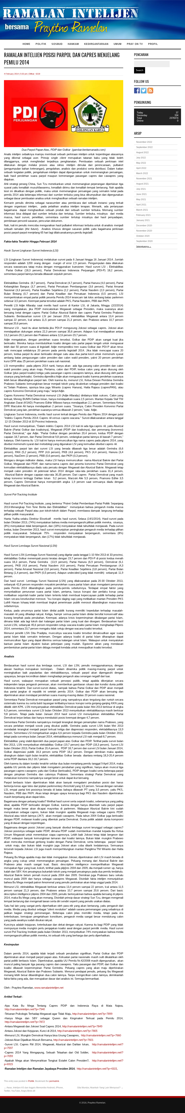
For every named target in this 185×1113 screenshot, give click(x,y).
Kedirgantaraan (96, 44)
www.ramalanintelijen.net (48, 987)
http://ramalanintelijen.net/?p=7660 (101, 1035)
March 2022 (142, 173)
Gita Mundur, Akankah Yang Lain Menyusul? (100, 1087)
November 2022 (144, 142)
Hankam (73, 44)
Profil (153, 44)
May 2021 (141, 199)
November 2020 (144, 231)
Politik (41, 44)
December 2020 (144, 225)
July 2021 (141, 189)
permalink (54, 1081)
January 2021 (143, 220)
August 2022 (142, 152)
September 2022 (144, 147)
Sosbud (57, 44)
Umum (118, 44)
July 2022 (141, 157)
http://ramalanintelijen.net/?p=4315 (97, 1068)
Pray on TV (135, 44)
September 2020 (144, 241)
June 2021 (141, 194)
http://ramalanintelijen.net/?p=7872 (25, 1021)
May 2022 (141, 163)
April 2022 (141, 168)
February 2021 (143, 215)
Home (26, 44)
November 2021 (144, 178)
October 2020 (143, 236)
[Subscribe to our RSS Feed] (150, 90)
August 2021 (142, 184)
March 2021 (142, 210)
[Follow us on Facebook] (137, 90)
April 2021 (141, 204)
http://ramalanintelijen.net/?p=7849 (82, 1026)
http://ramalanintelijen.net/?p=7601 (73, 1039)
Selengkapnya (143, 246)
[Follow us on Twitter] (144, 90)
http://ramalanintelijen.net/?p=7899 (92, 1013)
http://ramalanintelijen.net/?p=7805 (77, 1030)
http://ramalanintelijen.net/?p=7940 (25, 1009)
